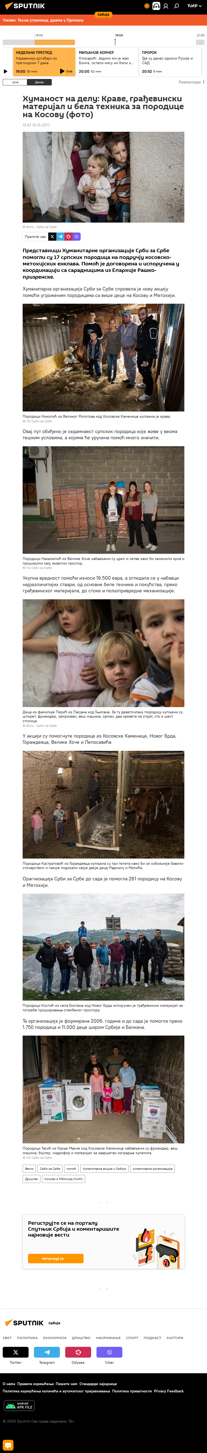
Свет (7, 1337)
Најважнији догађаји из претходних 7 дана (36, 60)
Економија (55, 1337)
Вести (29, 1169)
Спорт (132, 1337)
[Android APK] (19, 1406)
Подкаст (152, 1337)
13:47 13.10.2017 (36, 125)
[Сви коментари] (8, 1445)
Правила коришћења (35, 1383)
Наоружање (108, 1337)
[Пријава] (165, 6)
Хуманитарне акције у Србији (104, 1169)
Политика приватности (132, 1391)
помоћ (71, 1169)
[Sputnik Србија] (26, 10)
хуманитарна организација (152, 1169)
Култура (175, 1337)
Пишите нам (66, 1383)
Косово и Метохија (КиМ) (63, 1179)
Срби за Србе (46, 227)
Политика (27, 1337)
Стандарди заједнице (98, 1383)
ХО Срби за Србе (39, 421)
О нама (9, 1383)
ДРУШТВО (81, 1337)
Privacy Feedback (169, 1391)
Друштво (31, 1179)
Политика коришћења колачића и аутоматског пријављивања (56, 1391)
